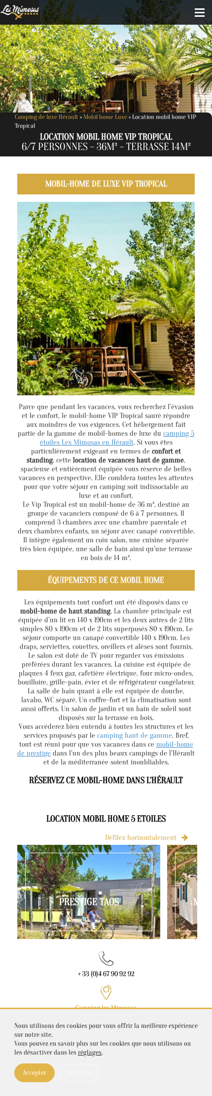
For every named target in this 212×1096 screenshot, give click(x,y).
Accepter (34, 1072)
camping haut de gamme (134, 735)
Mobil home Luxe (105, 116)
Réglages (79, 1072)
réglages (90, 1052)
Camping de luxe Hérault (46, 116)
